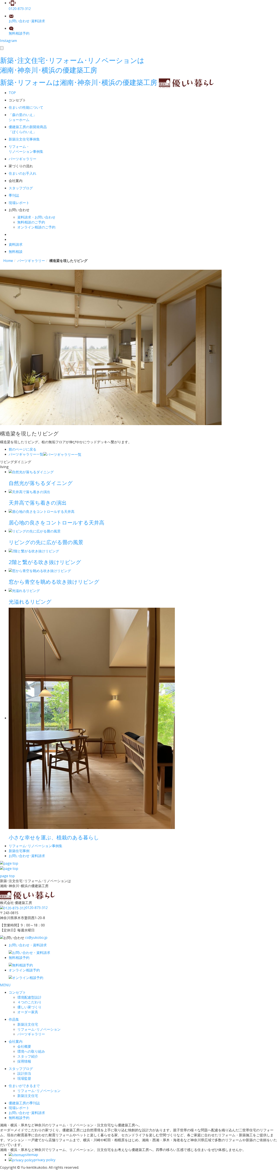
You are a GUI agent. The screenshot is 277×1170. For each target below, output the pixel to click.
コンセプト (17, 992)
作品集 (14, 1019)
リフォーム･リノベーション (39, 1029)
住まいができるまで (24, 1085)
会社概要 (24, 1046)
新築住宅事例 (19, 850)
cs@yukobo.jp (36, 937)
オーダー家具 (27, 1012)
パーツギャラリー (31, 1034)
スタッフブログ (21, 1068)
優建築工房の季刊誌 (24, 1103)
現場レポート (19, 1107)
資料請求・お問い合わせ (36, 217)
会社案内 (16, 1041)
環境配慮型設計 (29, 997)
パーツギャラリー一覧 (26, 454)
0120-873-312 (37, 907)
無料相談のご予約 (31, 222)
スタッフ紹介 (27, 1056)
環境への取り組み (31, 1051)
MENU (5, 985)
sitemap (31, 1154)
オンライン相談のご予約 (36, 227)
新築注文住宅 (27, 1024)
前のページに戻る (22, 449)
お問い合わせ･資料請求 (27, 1112)
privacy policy (44, 1159)
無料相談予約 (19, 1117)
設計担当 (24, 1073)
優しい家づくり (29, 1007)
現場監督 (24, 1078)
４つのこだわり (29, 1002)
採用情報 (24, 1061)
